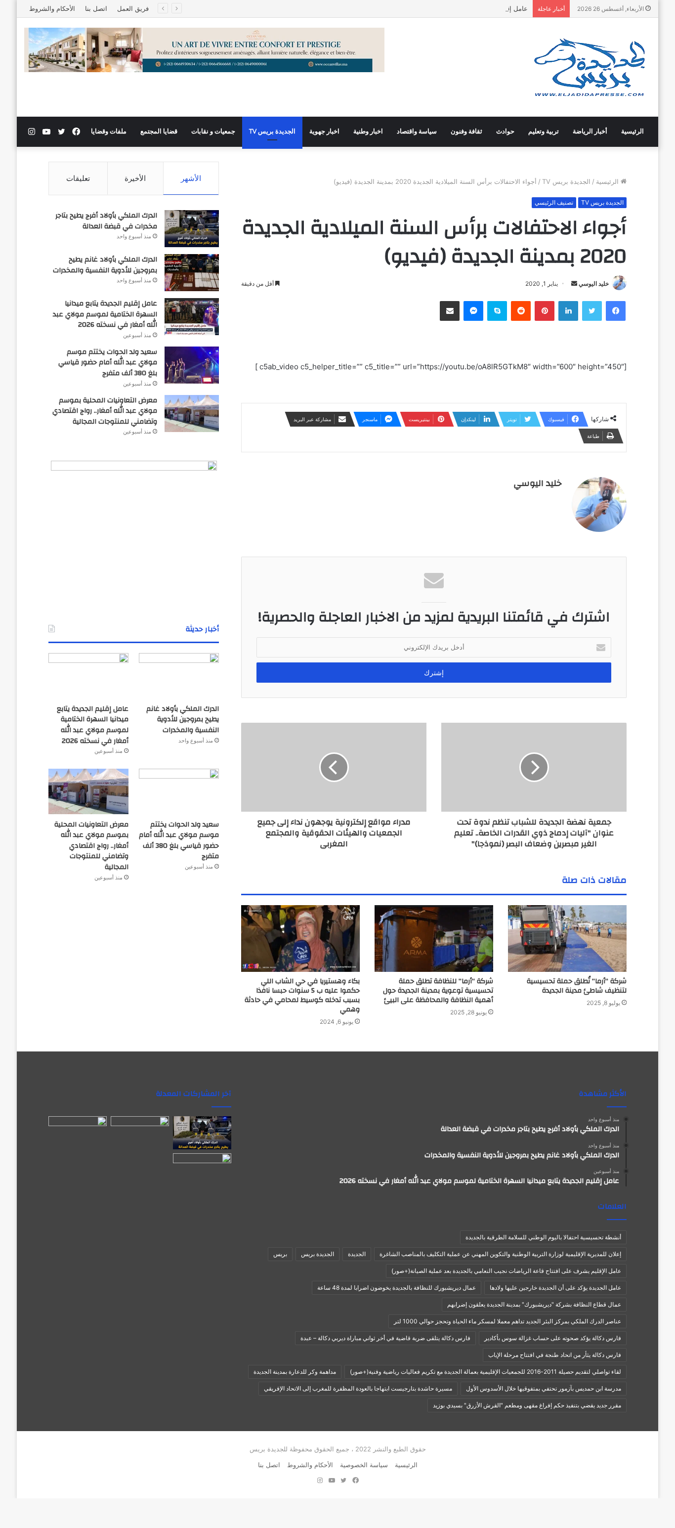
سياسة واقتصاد (417, 131)
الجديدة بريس (317, 1254)
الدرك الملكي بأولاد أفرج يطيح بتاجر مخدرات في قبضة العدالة (106, 221)
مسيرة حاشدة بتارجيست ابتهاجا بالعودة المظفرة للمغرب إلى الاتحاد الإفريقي (358, 1388)
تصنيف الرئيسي (554, 202)
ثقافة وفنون (466, 131)
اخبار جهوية (324, 131)
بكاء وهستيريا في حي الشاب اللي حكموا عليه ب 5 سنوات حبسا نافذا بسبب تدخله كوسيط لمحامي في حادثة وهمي (302, 995)
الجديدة (357, 1254)
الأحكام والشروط (52, 8)
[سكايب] (497, 311)
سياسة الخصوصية (364, 1465)
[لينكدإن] (568, 311)
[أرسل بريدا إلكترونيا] (574, 283)
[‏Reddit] (521, 311)
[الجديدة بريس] (589, 67)
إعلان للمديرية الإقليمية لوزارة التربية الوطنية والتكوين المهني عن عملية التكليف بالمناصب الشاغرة (500, 1254)
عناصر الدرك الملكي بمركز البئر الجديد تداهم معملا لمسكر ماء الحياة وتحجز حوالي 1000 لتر (507, 1321)
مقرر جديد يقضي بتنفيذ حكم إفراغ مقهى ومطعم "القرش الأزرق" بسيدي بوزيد (527, 1405)
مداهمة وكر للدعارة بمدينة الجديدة (294, 1371)
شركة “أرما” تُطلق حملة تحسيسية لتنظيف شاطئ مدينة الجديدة (577, 986)
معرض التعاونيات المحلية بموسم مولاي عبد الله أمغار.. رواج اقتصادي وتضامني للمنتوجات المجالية (104, 411)
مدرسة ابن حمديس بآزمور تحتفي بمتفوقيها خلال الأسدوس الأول (543, 1388)
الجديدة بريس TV (272, 131)
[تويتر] (592, 311)
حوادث (505, 131)
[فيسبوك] (616, 311)
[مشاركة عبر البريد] (450, 311)
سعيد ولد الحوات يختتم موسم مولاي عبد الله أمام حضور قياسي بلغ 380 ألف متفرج (107, 363)
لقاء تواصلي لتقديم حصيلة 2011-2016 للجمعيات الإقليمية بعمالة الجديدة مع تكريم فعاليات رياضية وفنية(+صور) (485, 1371)
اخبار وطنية (368, 131)
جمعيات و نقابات (213, 131)
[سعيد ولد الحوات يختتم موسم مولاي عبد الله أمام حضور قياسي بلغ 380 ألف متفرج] (192, 365)
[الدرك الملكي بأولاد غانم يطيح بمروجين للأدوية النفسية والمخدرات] (192, 272)
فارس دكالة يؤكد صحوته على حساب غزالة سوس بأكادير (552, 1338)
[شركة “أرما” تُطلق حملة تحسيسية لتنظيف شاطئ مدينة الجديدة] (567, 938)
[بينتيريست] (544, 311)
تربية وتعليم (543, 131)
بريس (280, 1254)
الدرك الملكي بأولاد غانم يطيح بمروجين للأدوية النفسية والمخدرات (105, 265)
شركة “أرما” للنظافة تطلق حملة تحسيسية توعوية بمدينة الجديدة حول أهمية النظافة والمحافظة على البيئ (438, 990)
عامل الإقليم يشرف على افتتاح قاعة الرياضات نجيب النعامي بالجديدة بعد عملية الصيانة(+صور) (506, 1270)
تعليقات (78, 178)
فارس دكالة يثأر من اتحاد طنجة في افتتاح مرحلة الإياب (554, 1354)
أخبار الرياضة (590, 131)
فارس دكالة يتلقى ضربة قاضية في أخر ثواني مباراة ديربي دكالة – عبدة (385, 1338)
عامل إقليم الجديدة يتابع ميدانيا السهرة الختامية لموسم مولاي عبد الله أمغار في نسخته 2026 (401, 8)
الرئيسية (632, 131)
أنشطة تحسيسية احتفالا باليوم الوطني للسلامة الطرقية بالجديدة (543, 1237)
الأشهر (191, 178)
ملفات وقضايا (109, 131)
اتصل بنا (96, 8)
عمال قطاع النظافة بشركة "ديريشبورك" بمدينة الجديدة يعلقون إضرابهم (534, 1304)
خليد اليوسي (594, 283)
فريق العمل (133, 8)
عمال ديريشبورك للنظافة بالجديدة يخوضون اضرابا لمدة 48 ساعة (396, 1287)
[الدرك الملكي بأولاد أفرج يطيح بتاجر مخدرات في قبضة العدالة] (192, 228)
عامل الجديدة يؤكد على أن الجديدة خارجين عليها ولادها (555, 1287)
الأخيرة (135, 178)
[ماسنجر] (473, 311)
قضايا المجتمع (158, 131)
